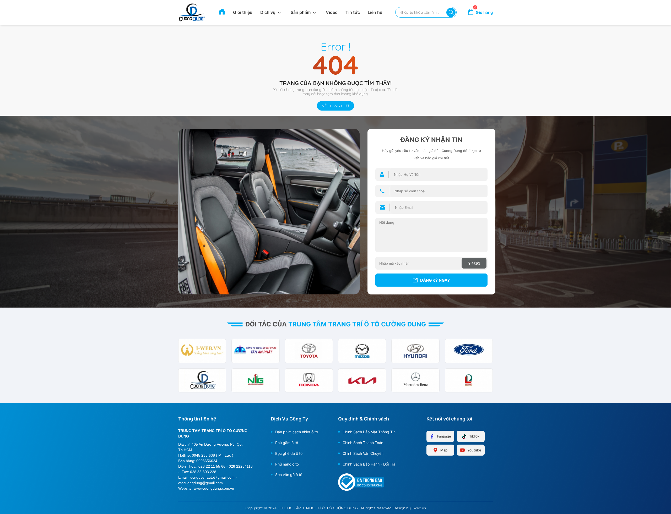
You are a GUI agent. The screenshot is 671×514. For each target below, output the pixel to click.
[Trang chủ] (222, 13)
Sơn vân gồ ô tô (288, 474)
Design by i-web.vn (409, 508)
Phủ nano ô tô (287, 464)
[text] (422, 12)
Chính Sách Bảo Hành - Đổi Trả (369, 464)
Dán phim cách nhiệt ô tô (296, 432)
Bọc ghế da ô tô (288, 453)
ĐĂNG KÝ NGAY (435, 280)
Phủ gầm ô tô (286, 442)
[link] (191, 12)
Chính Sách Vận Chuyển (363, 453)
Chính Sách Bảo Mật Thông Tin (369, 432)
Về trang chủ (335, 105)
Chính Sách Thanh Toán (363, 442)
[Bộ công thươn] (361, 481)
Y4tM (474, 263)
